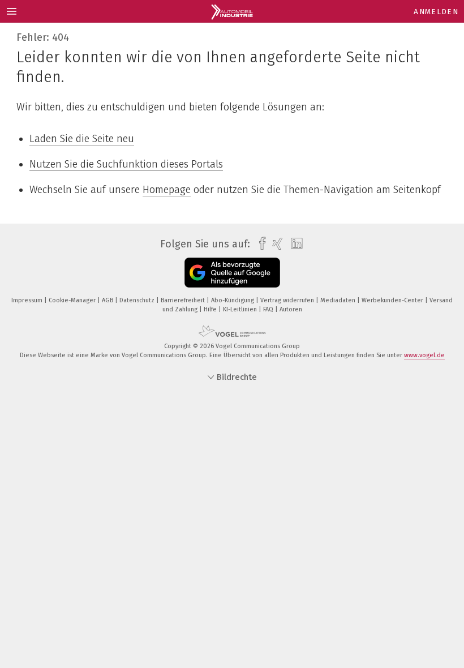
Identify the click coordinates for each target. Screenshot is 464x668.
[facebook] (259, 243)
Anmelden (436, 11)
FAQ (269, 309)
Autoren (291, 309)
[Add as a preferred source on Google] (232, 273)
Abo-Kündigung (233, 300)
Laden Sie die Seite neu (81, 138)
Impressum (27, 300)
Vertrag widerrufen (288, 300)
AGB (108, 300)
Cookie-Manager (73, 300)
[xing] (274, 244)
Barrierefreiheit (184, 300)
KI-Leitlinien (241, 309)
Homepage (167, 189)
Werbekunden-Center (393, 300)
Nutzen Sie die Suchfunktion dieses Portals (126, 164)
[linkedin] (294, 244)
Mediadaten (338, 300)
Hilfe (211, 309)
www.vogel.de (424, 355)
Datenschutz (137, 300)
